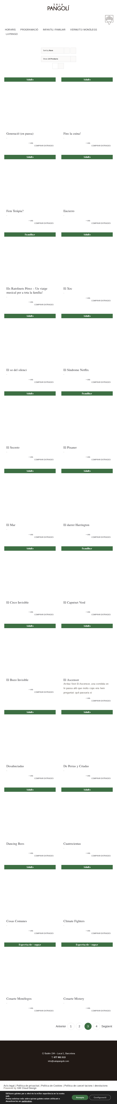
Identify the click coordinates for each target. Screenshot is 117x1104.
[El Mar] (30, 494)
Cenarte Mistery (73, 998)
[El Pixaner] (87, 417)
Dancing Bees (15, 843)
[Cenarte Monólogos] (30, 968)
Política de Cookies (51, 1085)
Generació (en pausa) (19, 133)
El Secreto (12, 447)
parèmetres (27, 1101)
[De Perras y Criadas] (87, 735)
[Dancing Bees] (30, 813)
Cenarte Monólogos (19, 998)
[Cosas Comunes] (30, 890)
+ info (31, 143)
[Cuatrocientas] (87, 813)
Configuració (100, 1097)
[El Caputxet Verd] (87, 572)
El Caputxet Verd (74, 602)
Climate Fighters (74, 921)
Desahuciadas (15, 766)
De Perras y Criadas (76, 766)
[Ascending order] (73, 51)
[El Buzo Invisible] (30, 649)
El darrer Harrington (76, 525)
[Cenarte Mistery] (87, 968)
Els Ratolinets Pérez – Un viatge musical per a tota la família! (26, 290)
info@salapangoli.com (58, 1061)
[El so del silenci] (30, 339)
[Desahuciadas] (30, 735)
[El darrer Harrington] (87, 494)
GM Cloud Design (26, 1088)
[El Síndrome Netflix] (87, 339)
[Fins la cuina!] (87, 103)
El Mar (10, 525)
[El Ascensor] (87, 649)
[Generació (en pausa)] (30, 103)
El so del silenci (16, 370)
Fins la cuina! (72, 133)
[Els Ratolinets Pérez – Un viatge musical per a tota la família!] (30, 258)
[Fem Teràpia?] (30, 180)
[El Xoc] (87, 258)
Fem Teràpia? (15, 211)
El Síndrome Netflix (76, 370)
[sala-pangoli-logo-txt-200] (58, 4)
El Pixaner (70, 447)
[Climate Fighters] (87, 890)
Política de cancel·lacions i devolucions (86, 1085)
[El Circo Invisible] (30, 572)
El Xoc (67, 288)
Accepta (80, 1097)
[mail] (98, 5)
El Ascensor (71, 680)
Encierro (68, 211)
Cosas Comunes (16, 921)
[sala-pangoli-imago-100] (109, 16)
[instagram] (92, 5)
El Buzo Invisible (17, 680)
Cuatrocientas (72, 843)
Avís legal (9, 1085)
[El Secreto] (30, 417)
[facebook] (86, 5)
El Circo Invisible (17, 602)
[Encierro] (87, 180)
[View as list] (61, 66)
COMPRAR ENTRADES (44, 146)
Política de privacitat (28, 1085)
